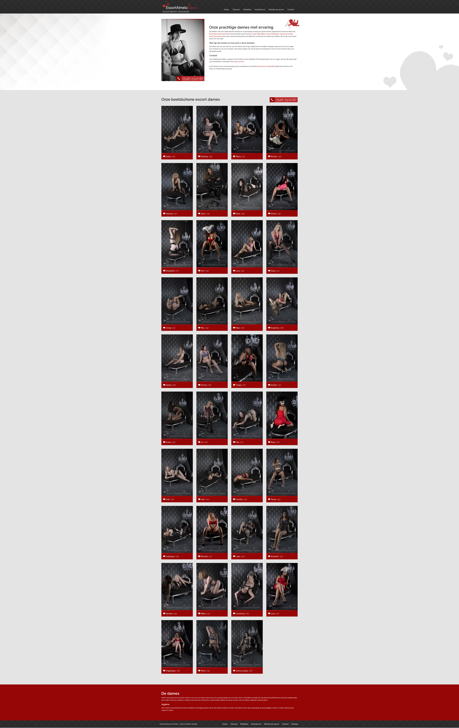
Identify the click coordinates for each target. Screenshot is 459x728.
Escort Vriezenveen (215, 36)
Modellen (247, 9)
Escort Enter (226, 34)
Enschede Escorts (215, 34)
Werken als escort (276, 9)
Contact (290, 9)
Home (226, 9)
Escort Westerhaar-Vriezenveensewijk (279, 34)
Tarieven (236, 9)
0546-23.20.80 (193, 78)
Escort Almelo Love (166, 724)
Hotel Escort (260, 9)
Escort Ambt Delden (259, 34)
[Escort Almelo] (179, 7)
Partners (294, 724)
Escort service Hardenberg (266, 66)
